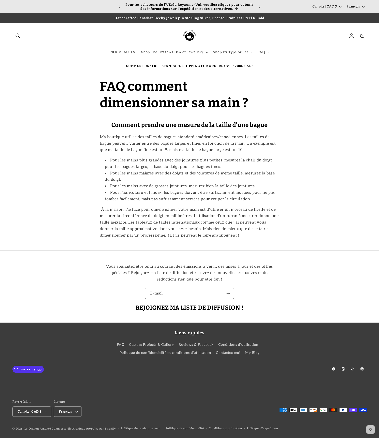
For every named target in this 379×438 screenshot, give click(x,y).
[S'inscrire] (228, 293)
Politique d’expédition (262, 428)
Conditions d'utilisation (238, 345)
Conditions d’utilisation (225, 428)
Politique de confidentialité (185, 428)
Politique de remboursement (141, 428)
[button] (17, 35)
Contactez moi (228, 353)
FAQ (120, 345)
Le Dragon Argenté (38, 428)
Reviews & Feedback (196, 345)
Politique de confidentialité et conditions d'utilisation (165, 353)
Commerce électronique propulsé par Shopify (84, 428)
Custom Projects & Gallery (151, 345)
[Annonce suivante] (259, 6)
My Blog (252, 353)
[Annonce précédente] (119, 6)
